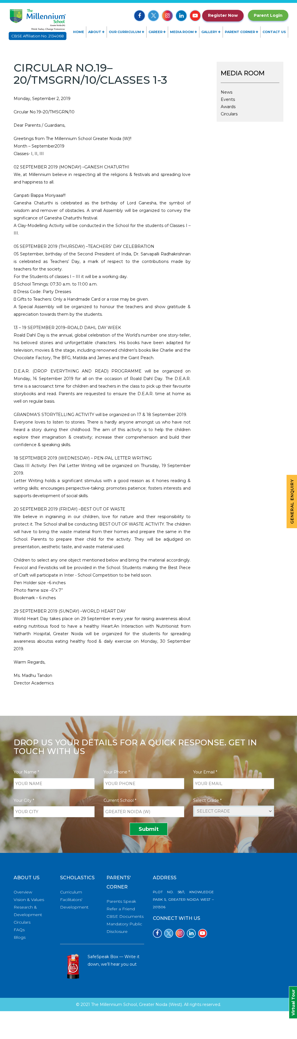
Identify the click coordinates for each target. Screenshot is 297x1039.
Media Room (182, 32)
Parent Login (268, 15)
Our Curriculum (125, 32)
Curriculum (71, 892)
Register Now (223, 15)
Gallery (209, 32)
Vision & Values (29, 899)
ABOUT (94, 32)
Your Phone (117, 772)
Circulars (229, 114)
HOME (78, 32)
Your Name (26, 772)
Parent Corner (240, 32)
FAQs (19, 929)
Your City (24, 800)
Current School (120, 800)
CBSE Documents (125, 916)
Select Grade (207, 800)
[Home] (37, 19)
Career (155, 32)
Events (228, 99)
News (226, 92)
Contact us (274, 32)
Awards (228, 106)
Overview (23, 892)
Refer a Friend (120, 908)
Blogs (20, 937)
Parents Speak (121, 901)
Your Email (205, 772)
